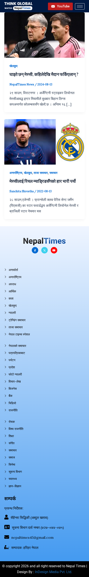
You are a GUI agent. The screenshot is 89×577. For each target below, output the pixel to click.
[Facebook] (35, 250)
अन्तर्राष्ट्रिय (16, 173)
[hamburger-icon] (80, 6)
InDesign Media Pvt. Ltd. (53, 572)
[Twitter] (44, 250)
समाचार (53, 173)
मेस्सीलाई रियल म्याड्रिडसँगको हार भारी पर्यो (43, 181)
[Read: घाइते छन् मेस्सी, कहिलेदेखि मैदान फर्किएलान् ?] (44, 34)
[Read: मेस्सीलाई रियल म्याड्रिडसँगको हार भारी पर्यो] (44, 141)
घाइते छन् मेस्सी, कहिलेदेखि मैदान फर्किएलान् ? (44, 74)
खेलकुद (13, 66)
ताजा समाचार (41, 173)
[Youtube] (54, 250)
